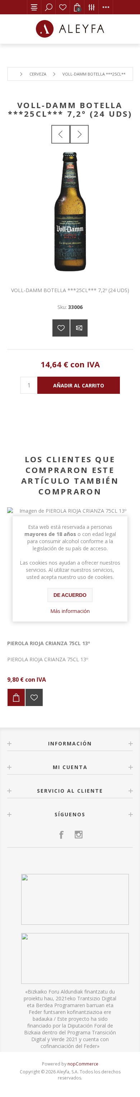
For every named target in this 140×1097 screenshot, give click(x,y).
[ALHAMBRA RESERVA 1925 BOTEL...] (79, 134)
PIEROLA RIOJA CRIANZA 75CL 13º (48, 643)
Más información (70, 611)
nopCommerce (82, 1064)
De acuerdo (70, 595)
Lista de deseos (63, 7)
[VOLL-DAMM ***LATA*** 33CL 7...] (60, 134)
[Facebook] (61, 834)
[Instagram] (78, 834)
